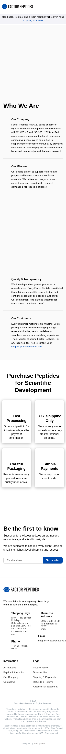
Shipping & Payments (44, 677)
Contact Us (9, 681)
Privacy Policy (40, 667)
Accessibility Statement (45, 686)
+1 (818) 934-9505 (33, 20)
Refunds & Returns (43, 681)
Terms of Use (40, 672)
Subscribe (52, 560)
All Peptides (9, 667)
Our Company (10, 677)
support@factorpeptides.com (26, 346)
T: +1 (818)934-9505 (19, 647)
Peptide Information (13, 672)
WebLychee (39, 743)
